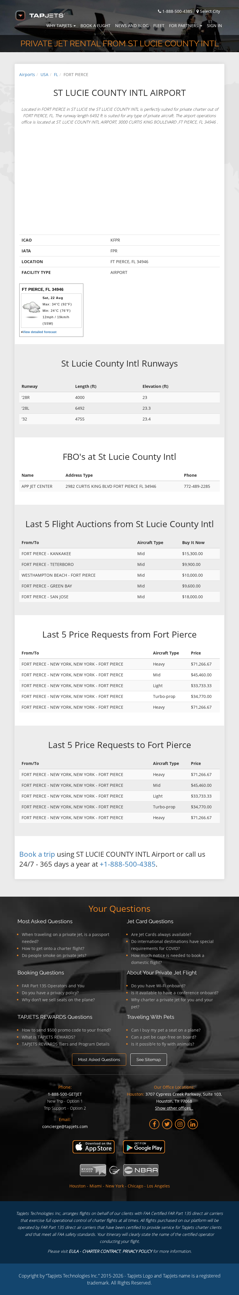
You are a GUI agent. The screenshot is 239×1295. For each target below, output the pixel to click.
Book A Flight (95, 25)
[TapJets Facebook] (154, 1124)
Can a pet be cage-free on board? (163, 1037)
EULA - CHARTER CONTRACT (94, 1251)
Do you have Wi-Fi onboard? (158, 985)
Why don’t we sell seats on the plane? (58, 999)
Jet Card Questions (150, 921)
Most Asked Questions (45, 921)
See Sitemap (148, 1059)
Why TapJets (59, 25)
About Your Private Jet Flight (162, 973)
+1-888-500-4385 (128, 864)
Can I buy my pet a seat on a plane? (166, 1030)
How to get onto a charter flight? (53, 948)
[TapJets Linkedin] (193, 1124)
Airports (27, 74)
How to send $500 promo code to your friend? (66, 1030)
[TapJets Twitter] (167, 1124)
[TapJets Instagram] (180, 1124)
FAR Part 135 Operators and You (53, 985)
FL (56, 74)
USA (44, 74)
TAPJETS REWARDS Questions (54, 1017)
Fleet (158, 25)
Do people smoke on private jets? (54, 955)
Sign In (214, 25)
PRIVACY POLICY (137, 1251)
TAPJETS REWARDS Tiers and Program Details (66, 1044)
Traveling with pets (150, 1017)
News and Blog (132, 25)
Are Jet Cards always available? (161, 934)
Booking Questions (40, 973)
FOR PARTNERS (183, 25)
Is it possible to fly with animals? (162, 1044)
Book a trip (37, 854)
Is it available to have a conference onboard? (174, 992)
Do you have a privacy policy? (50, 992)
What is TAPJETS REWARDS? (48, 1037)
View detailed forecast (40, 332)
